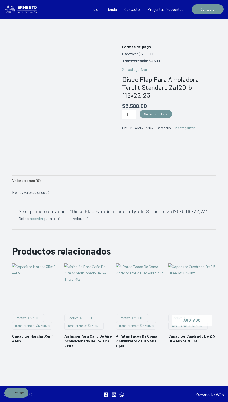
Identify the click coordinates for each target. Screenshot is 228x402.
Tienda (111, 9)
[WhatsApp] (121, 394)
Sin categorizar (134, 69)
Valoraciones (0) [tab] (26, 180)
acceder (36, 218)
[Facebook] (106, 394)
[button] (208, 9)
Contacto (132, 9)
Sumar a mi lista (156, 114)
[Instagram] (113, 394)
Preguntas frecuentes (165, 9)
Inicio (93, 9)
